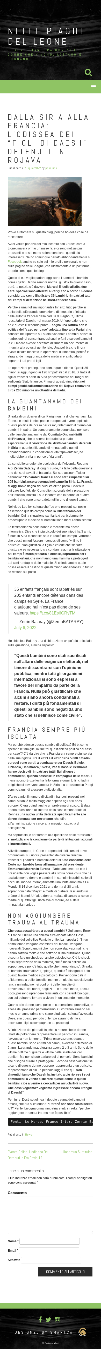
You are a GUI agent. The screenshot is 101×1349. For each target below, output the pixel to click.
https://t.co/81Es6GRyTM (52, 613)
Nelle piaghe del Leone (47, 36)
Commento (17, 1193)
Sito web (14, 1260)
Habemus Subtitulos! (78, 1151)
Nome (13, 1241)
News (28, 1134)
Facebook (15, 262)
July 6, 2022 (25, 627)
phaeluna (51, 168)
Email (13, 1250)
